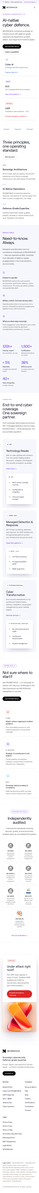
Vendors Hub (7, 1102)
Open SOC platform (14, 543)
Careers (27, 1099)
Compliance (29, 1106)
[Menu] (34, 7)
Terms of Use (7, 1126)
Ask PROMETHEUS (12, 46)
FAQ (26, 1091)
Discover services (13, 615)
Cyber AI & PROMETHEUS (12, 1091)
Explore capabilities (12, 52)
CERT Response (8, 1095)
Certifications (30, 1102)
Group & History (30, 1087)
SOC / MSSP (7, 1099)
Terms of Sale (7, 1130)
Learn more (11, 469)
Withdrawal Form (9, 1138)
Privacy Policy (7, 1122)
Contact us (9, 1073)
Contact (28, 1110)
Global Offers (7, 1087)
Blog (26, 1095)
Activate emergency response (16, 994)
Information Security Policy (12, 1134)
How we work (10, 157)
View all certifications (19, 935)
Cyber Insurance (8, 1106)
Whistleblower (8, 1149)
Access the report (30, 2)
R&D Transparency (9, 1141)
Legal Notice (7, 1145)
